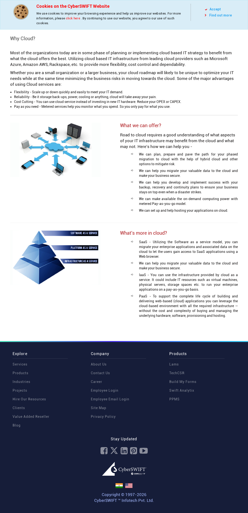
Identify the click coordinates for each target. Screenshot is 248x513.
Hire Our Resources (29, 399)
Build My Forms (182, 382)
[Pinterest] (133, 451)
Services (20, 364)
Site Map (98, 408)
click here (73, 18)
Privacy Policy (103, 417)
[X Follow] (114, 451)
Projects (20, 390)
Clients (19, 408)
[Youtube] (143, 451)
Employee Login (104, 390)
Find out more (220, 15)
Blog (17, 425)
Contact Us (100, 373)
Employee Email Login (110, 399)
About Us (99, 364)
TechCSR (177, 373)
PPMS (174, 399)
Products (20, 373)
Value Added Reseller (31, 417)
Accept (215, 9)
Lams (174, 364)
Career (96, 382)
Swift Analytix (181, 390)
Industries (21, 382)
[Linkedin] (124, 451)
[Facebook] (104, 451)
